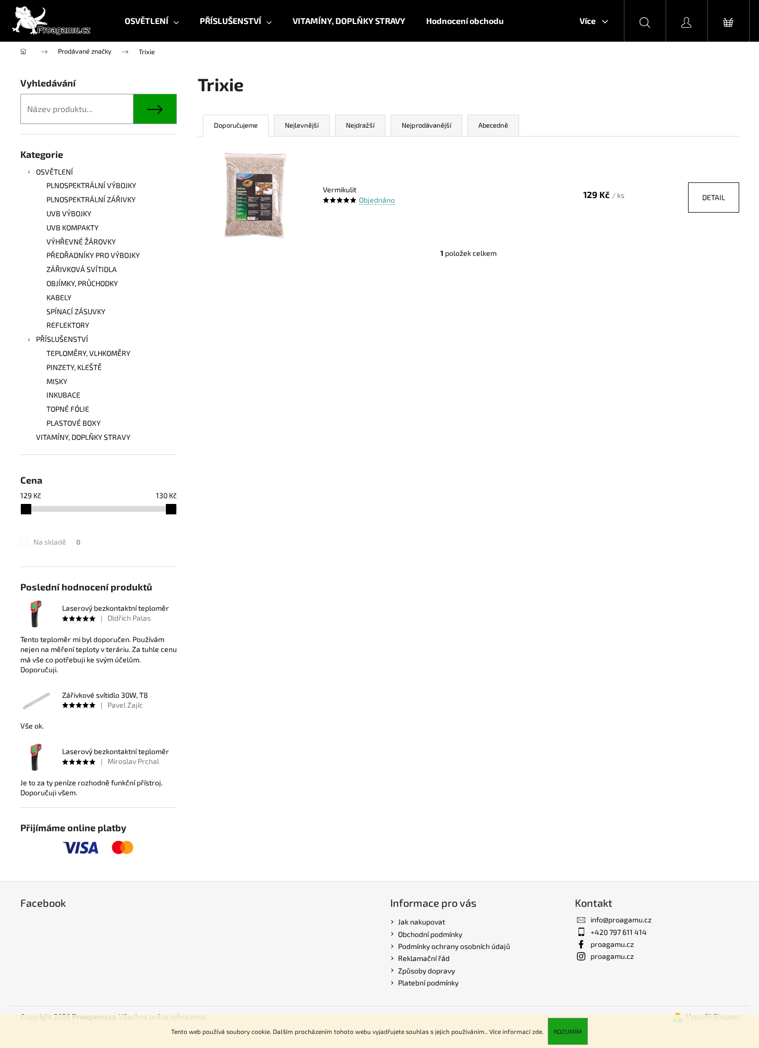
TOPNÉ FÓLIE (67, 408)
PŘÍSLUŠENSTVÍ (62, 339)
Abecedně (493, 125)
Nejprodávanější (426, 125)
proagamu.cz (612, 944)
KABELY (58, 297)
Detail (713, 197)
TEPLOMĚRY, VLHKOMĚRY (88, 353)
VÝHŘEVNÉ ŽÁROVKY (81, 241)
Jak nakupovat (421, 921)
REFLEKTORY (67, 324)
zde (537, 1031)
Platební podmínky (428, 982)
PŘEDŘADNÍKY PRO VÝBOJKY (93, 255)
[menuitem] (151, 21)
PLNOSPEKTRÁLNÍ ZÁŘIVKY (91, 199)
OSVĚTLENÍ (54, 171)
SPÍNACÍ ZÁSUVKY (75, 311)
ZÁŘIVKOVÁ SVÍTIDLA (81, 269)
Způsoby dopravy (426, 970)
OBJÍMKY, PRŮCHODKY (82, 283)
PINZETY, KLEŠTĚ (74, 367)
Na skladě (56, 541)
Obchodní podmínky (430, 934)
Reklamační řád (424, 958)
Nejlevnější (302, 125)
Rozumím (567, 1031)
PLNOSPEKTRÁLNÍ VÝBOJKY (91, 185)
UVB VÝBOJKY (68, 213)
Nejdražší (360, 125)
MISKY (56, 381)
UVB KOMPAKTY (72, 227)
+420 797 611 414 (619, 932)
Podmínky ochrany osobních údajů (454, 946)
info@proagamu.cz (621, 919)
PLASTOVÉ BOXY (73, 422)
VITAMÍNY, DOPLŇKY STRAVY (83, 437)
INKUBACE (63, 394)
